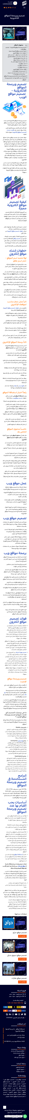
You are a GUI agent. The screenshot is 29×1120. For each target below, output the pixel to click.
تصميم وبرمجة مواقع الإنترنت (18, 71)
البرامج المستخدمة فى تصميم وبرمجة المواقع (15, 76)
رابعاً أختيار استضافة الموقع (19, 60)
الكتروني (14, 1082)
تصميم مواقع (16, 239)
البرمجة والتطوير (20, 1067)
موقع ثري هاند (21, 866)
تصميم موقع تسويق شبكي (17, 955)
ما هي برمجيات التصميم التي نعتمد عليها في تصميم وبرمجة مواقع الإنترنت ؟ (16, 73)
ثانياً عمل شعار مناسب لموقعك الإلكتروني (16, 57)
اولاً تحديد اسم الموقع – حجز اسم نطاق (17, 55)
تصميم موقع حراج (20, 932)
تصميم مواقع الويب (17, 96)
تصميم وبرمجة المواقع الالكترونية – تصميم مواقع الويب (16, 48)
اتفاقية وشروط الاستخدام (17, 1051)
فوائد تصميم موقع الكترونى (19, 69)
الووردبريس (21, 386)
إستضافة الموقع (18, 855)
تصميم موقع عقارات (19, 978)
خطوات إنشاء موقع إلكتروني (19, 53)
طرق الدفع (21, 1055)
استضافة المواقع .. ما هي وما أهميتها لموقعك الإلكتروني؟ (15, 1030)
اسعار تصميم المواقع (19, 1097)
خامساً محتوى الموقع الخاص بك (18, 62)
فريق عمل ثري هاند (19, 1057)
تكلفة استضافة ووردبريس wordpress (14, 1041)
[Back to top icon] (4, 1107)
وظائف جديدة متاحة (18, 1053)
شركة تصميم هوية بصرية (10, 1094)
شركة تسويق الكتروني (15, 1092)
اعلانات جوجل (9, 1097)
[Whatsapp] (25, 1116)
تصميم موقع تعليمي (19, 1088)
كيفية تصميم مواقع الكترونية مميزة (17, 51)
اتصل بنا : (10, 2)
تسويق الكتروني (20, 1070)
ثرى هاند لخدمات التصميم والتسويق (13, 1111)
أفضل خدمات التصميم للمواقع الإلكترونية (16, 131)
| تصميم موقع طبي (9, 1080)
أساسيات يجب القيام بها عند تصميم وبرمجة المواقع (15, 79)
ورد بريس (20, 741)
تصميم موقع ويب (21, 66)
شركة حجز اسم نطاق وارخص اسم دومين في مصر (16, 1036)
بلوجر (15, 386)
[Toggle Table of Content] (25, 45)
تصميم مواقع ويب (17, 398)
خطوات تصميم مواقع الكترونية (15, 231)
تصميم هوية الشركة (21, 653)
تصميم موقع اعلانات (14, 1084)
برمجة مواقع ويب (22, 68)
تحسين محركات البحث (10, 1086)
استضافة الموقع (10, 392)
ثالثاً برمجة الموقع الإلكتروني (19, 58)
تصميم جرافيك (20, 1072)
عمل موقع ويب (22, 64)
